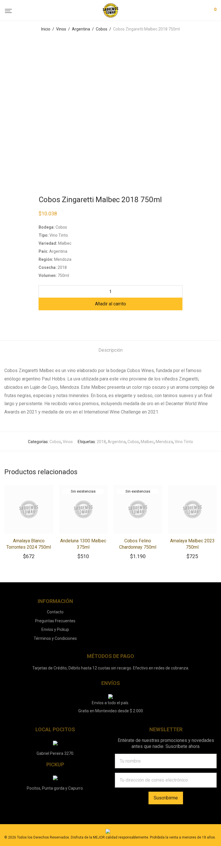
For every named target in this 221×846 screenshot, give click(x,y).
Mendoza (164, 441)
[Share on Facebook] (41, 320)
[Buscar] (187, 10)
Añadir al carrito (110, 304)
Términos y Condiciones (55, 638)
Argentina (81, 29)
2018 (101, 441)
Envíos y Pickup (55, 629)
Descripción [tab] (110, 350)
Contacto (55, 612)
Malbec (147, 441)
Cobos (101, 29)
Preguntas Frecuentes (55, 621)
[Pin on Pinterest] (57, 320)
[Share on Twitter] (49, 320)
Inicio (45, 29)
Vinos (61, 29)
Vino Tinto (184, 441)
